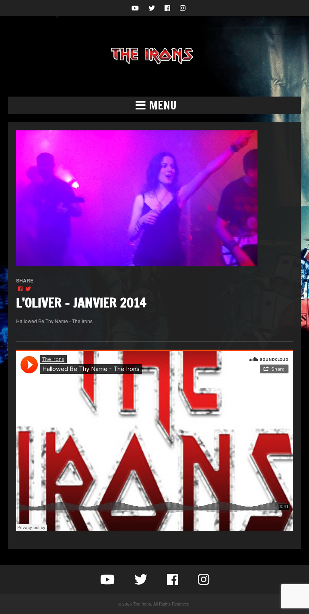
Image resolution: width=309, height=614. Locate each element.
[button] (154, 105)
